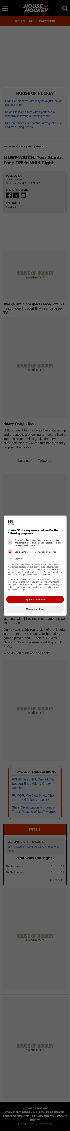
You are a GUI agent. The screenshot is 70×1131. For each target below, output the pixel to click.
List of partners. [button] (45, 575)
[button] (35, 559)
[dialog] (35, 565)
